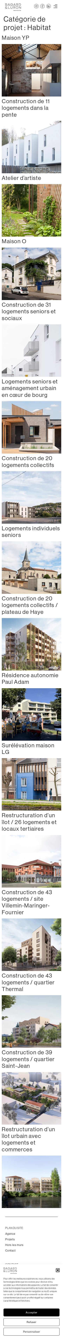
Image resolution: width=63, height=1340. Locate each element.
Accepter (31, 1312)
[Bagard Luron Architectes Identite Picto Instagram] (36, 6)
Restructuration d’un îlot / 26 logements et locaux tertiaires (29, 822)
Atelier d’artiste (21, 178)
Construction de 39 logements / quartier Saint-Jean (28, 1059)
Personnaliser (31, 1331)
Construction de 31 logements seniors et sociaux (29, 311)
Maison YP (15, 38)
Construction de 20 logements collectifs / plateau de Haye (30, 605)
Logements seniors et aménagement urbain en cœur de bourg (30, 388)
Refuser (31, 1322)
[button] (57, 1270)
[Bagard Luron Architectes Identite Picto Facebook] (42, 6)
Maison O (14, 241)
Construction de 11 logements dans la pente (26, 108)
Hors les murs (14, 1245)
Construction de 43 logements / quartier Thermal (28, 982)
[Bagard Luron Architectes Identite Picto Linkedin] (48, 6)
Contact (10, 1250)
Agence (10, 1233)
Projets (10, 1239)
